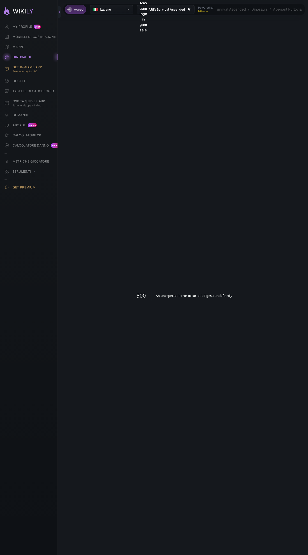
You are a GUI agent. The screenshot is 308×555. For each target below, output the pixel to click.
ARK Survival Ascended (226, 9)
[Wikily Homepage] (31, 11)
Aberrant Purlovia (287, 9)
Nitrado (203, 11)
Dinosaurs (259, 9)
